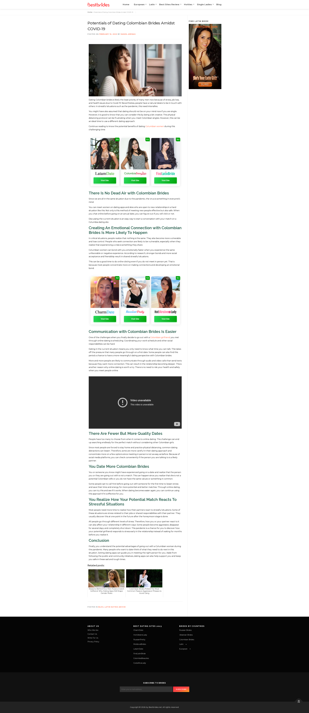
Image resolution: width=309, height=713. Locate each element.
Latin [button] (181, 644)
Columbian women (154, 126)
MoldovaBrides (139, 644)
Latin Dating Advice (115, 607)
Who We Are (93, 630)
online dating (124, 261)
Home (126, 4)
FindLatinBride (139, 654)
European (139, 4)
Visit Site (105, 180)
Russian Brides (185, 630)
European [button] (183, 649)
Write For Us (93, 638)
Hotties (188, 4)
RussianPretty (139, 640)
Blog (218, 4)
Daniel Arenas (128, 34)
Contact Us (92, 634)
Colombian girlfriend (160, 337)
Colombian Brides (186, 640)
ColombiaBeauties (141, 658)
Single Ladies (204, 4)
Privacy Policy (93, 642)
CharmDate (138, 630)
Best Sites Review (169, 4)
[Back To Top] (299, 701)
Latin (152, 4)
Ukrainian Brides (186, 635)
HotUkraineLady (140, 635)
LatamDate (138, 649)
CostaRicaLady (139, 663)
